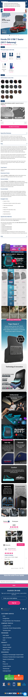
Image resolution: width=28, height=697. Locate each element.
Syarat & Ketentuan (8, 659)
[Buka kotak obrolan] (25, 694)
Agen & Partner (7, 637)
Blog (4, 661)
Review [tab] (6, 521)
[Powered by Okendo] (6, 545)
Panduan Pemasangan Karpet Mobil (13, 654)
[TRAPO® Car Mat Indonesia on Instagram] (26, 609)
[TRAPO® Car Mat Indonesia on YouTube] (23, 609)
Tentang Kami (7, 630)
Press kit (5, 664)
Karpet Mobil (6, 645)
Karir (4, 640)
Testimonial (6, 668)
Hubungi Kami (7, 671)
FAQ (2, 236)
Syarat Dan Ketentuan (6, 133)
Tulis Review (21, 544)
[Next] (25, 22)
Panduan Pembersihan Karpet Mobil (13, 657)
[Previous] (2, 22)
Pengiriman (6, 618)
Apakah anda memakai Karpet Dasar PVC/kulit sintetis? (12, 104)
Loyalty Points (7, 625)
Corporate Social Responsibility (12, 628)
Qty (1, 120)
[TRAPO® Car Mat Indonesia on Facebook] (21, 609)
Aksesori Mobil (7, 647)
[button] (8, 533)
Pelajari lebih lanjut (9, 9)
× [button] (24, 3)
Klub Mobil (6, 635)
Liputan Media (7, 666)
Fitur (2, 143)
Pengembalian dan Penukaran (11, 620)
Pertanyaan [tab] (15, 521)
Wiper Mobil (6, 649)
